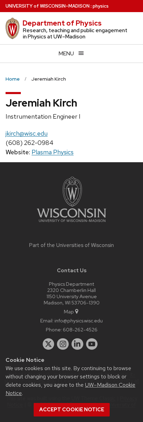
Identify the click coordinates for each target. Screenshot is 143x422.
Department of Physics (62, 23)
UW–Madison (48, 6)
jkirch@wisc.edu (27, 133)
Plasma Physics (53, 152)
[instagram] (63, 344)
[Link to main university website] (71, 223)
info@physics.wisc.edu (78, 320)
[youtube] (92, 344)
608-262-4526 (80, 329)
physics (101, 6)
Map (69, 311)
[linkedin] (77, 344)
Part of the (71, 245)
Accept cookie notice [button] (71, 409)
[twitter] (48, 344)
